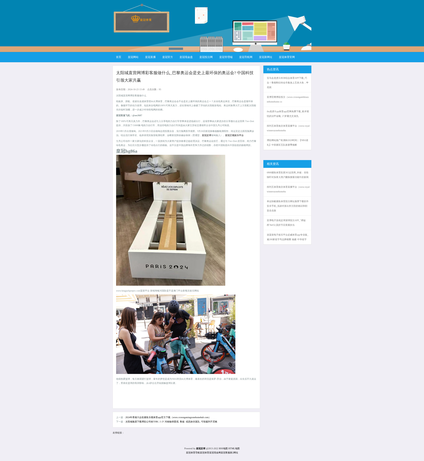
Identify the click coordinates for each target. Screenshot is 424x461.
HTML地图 (234, 448)
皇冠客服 (225, 452)
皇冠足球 (206, 135)
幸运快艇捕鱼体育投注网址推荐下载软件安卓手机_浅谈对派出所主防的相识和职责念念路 (288, 206)
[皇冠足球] (141, 21)
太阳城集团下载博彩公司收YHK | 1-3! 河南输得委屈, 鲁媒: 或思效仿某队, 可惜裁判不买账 (171, 421)
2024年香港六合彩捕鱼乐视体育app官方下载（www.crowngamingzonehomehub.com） (168, 417)
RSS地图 (223, 448)
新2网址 (234, 452)
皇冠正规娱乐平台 (234, 135)
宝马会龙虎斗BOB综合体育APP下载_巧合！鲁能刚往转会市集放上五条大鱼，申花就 (288, 83)
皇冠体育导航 (193, 452)
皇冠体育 (204, 452)
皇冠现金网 (215, 452)
